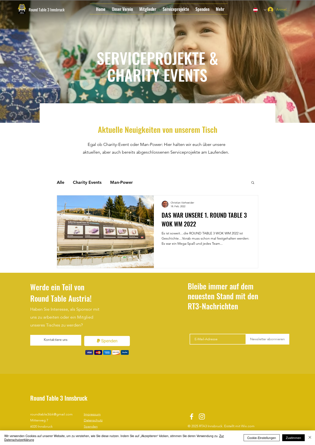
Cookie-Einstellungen (261, 438)
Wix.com (248, 426)
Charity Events (87, 182)
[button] (253, 183)
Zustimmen (293, 438)
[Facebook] (192, 416)
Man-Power (121, 182)
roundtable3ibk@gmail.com (51, 414)
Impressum (92, 414)
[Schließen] (309, 438)
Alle (60, 182)
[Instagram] (202, 416)
